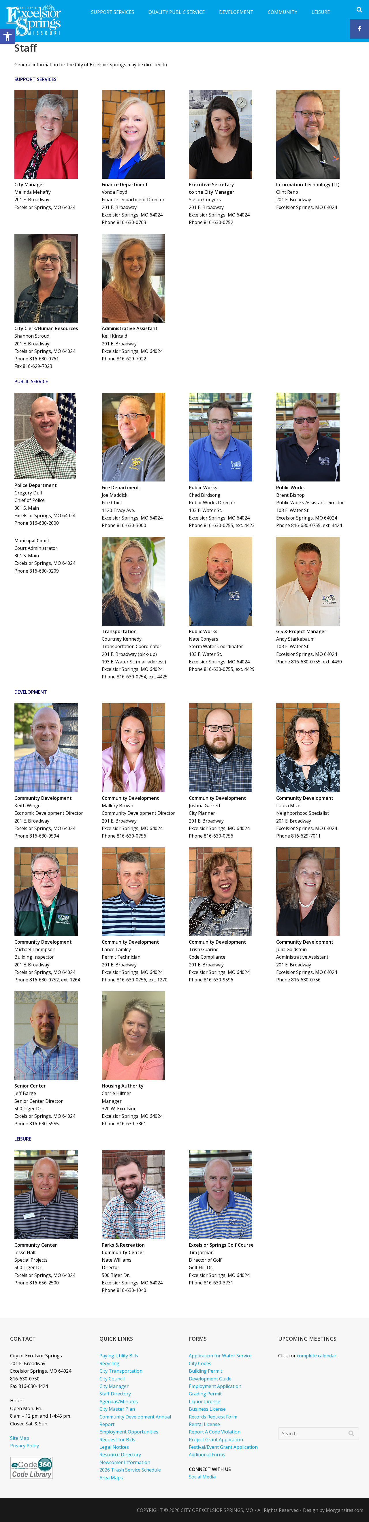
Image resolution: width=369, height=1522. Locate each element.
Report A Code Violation (214, 1432)
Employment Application (215, 1386)
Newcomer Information (124, 1462)
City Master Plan (117, 1409)
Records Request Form (213, 1417)
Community (282, 12)
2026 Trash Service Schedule (130, 1470)
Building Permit (205, 1371)
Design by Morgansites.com (333, 1510)
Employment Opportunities (128, 1432)
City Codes (200, 1363)
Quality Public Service (176, 12)
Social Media (202, 1477)
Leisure (321, 12)
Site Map (19, 1438)
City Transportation (120, 1371)
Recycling (109, 1363)
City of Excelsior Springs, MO (217, 1510)
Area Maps (111, 1477)
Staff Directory (115, 1394)
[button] (7, 36)
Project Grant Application (216, 1439)
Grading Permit (205, 1394)
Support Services (112, 12)
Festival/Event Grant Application (223, 1447)
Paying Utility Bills (118, 1355)
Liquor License (204, 1401)
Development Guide (210, 1379)
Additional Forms (207, 1454)
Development (236, 12)
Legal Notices (114, 1447)
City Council (112, 1379)
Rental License (204, 1424)
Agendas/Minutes (118, 1401)
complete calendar (316, 1355)
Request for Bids (117, 1439)
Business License (207, 1409)
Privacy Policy (24, 1445)
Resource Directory (120, 1454)
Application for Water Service (220, 1355)
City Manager (114, 1386)
